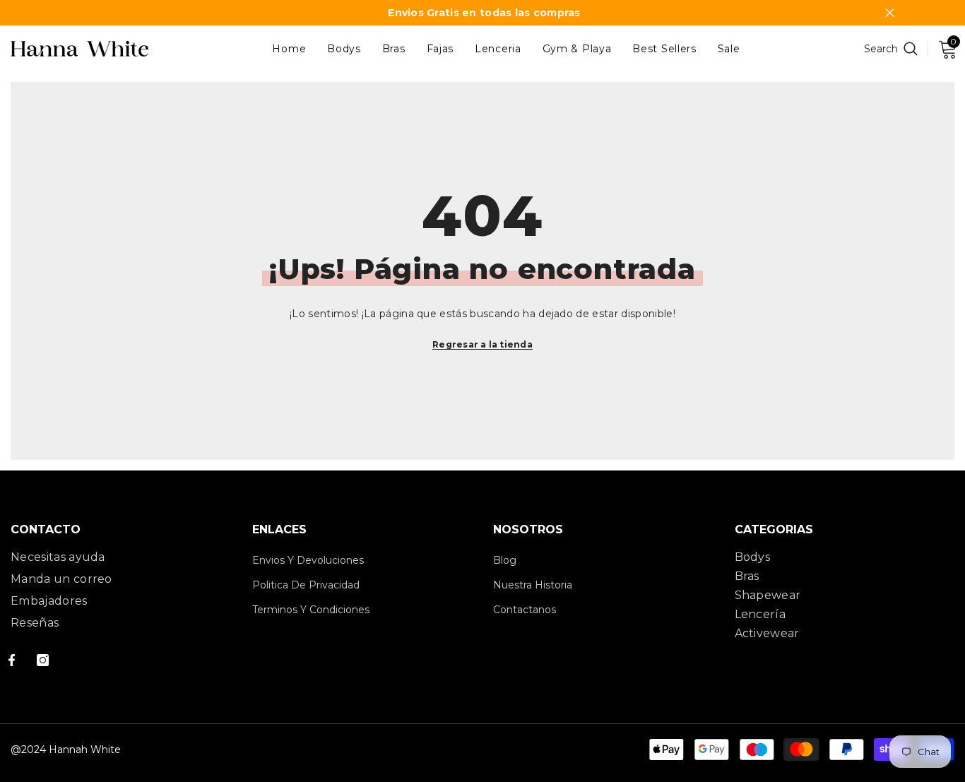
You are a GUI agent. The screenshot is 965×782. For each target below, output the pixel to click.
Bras (747, 576)
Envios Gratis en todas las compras (484, 12)
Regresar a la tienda (482, 344)
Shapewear (768, 595)
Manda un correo (61, 579)
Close (890, 13)
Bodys (753, 557)
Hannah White (85, 749)
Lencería (760, 614)
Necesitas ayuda (58, 557)
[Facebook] (11, 660)
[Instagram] (42, 660)
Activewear (767, 633)
